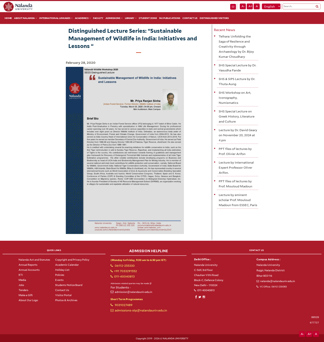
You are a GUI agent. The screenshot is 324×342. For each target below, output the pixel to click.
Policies (59, 275)
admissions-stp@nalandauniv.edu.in (141, 310)
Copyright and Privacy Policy (72, 259)
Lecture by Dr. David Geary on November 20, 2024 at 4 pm (238, 135)
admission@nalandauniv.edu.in (133, 292)
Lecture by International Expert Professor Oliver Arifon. (236, 167)
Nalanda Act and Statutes (34, 259)
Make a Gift (26, 295)
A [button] (257, 6)
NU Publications (169, 18)
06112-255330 (124, 265)
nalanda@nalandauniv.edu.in (277, 281)
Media (22, 280)
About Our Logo (28, 300)
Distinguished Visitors (214, 18)
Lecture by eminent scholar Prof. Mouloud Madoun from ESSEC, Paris (238, 200)
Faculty (98, 18)
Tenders (23, 290)
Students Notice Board (68, 285)
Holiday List (62, 269)
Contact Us (189, 18)
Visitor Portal (63, 295)
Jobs (21, 285)
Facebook (196, 296)
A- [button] (243, 6)
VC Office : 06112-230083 (273, 286)
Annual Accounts (29, 269)
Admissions (112, 18)
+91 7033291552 (125, 271)
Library (129, 18)
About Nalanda (24, 18)
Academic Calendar (67, 264)
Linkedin (200, 296)
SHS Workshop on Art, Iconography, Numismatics (235, 97)
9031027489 (123, 305)
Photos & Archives (66, 300)
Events (59, 280)
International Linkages (54, 18)
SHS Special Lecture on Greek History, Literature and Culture (236, 116)
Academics (81, 18)
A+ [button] (250, 6)
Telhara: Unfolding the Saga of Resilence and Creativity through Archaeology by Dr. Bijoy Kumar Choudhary (236, 46)
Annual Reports (28, 264)
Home (8, 18)
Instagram (204, 297)
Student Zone (148, 18)
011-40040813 (124, 276)
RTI (21, 275)
